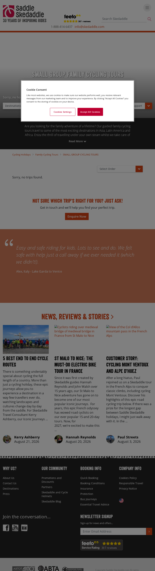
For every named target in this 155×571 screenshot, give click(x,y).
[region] (77, 101)
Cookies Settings (62, 111)
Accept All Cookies (90, 111)
